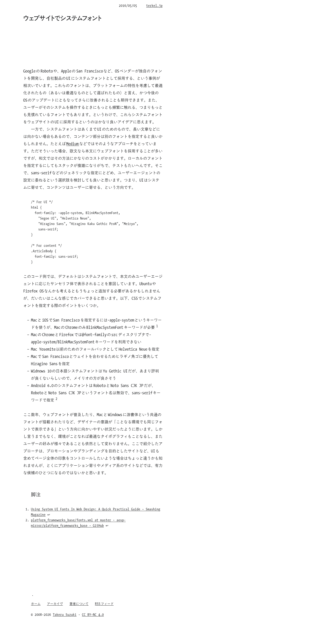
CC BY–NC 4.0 (93, 614)
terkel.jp (154, 5)
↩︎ (48, 514)
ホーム (36, 603)
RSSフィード (104, 603)
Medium (72, 143)
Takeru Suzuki (64, 614)
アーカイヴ (55, 603)
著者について (79, 603)
